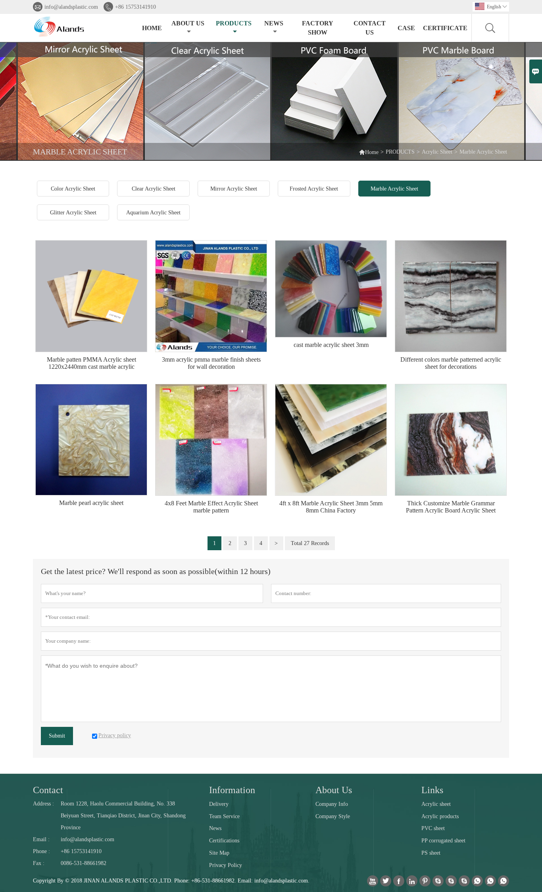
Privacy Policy (225, 865)
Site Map (219, 853)
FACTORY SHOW (317, 28)
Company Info (331, 804)
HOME (152, 28)
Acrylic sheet (436, 804)
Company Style (332, 816)
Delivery (219, 804)
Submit (57, 736)
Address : (43, 804)
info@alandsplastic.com (71, 7)
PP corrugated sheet (443, 841)
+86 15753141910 (135, 7)
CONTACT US (370, 28)
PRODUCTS (234, 23)
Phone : (41, 851)
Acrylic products (440, 816)
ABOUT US (187, 23)
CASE (406, 28)
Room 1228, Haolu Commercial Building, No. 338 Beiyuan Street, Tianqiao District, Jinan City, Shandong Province (123, 815)
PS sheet (430, 853)
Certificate (445, 28)
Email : (41, 839)
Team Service (224, 816)
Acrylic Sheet (437, 152)
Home (369, 151)
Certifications (224, 841)
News (215, 828)
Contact (48, 790)
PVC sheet (433, 828)
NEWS (273, 23)
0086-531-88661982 (83, 863)
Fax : (38, 863)
